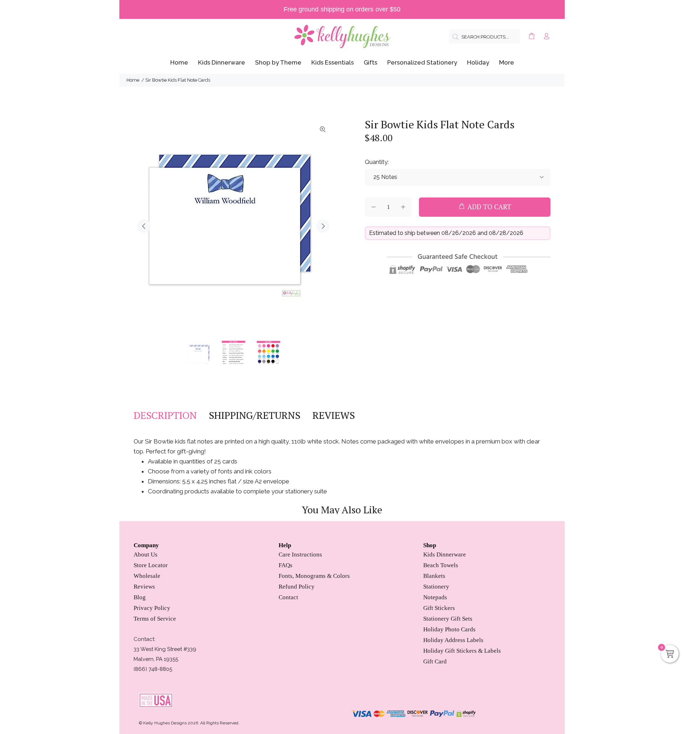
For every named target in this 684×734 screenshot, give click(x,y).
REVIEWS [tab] (333, 415)
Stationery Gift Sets (447, 618)
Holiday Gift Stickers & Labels (462, 650)
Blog (140, 597)
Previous (144, 226)
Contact (288, 597)
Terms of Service (155, 618)
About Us (145, 554)
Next (323, 226)
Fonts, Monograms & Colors (314, 576)
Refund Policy (297, 586)
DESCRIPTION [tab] (165, 415)
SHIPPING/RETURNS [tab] (254, 415)
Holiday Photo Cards (449, 629)
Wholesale (147, 576)
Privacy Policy (152, 608)
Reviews (144, 586)
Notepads (435, 597)
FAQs (285, 565)
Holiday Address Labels (453, 640)
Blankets (434, 576)
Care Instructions (300, 554)
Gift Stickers (439, 608)
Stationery (436, 586)
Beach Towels (440, 565)
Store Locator (151, 565)
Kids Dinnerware (444, 554)
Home (132, 80)
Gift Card (435, 661)
